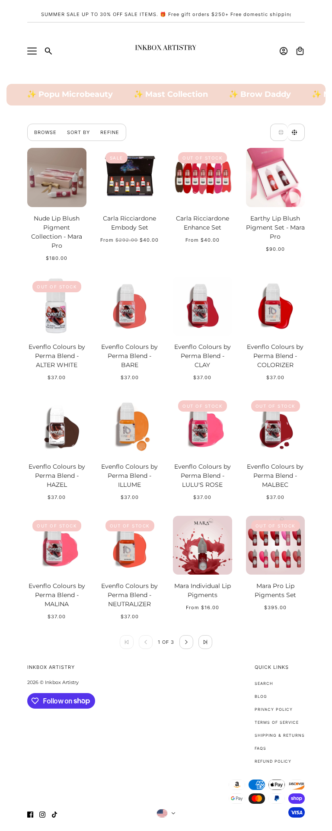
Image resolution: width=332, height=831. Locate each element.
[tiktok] (54, 814)
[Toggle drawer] (32, 51)
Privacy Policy (274, 709)
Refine (109, 132)
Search (264, 683)
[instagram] (42, 814)
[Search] (48, 51)
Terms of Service (277, 722)
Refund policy (273, 761)
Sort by (78, 132)
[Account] (283, 51)
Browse (45, 132)
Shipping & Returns (280, 735)
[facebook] (30, 814)
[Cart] (300, 51)
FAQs (260, 748)
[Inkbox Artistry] (166, 51)
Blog (261, 696)
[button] (278, 132)
